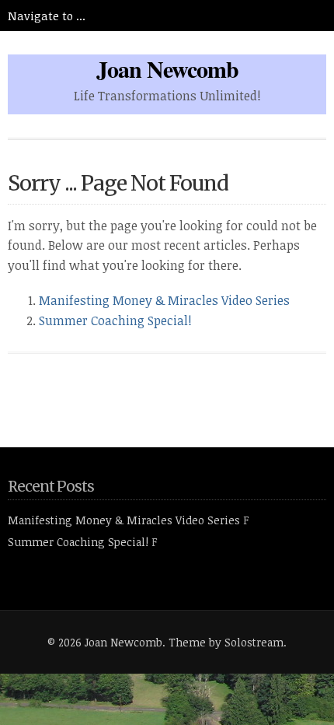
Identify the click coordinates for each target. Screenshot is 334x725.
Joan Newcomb (167, 68)
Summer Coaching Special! (115, 320)
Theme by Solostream (226, 642)
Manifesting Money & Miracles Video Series (164, 300)
